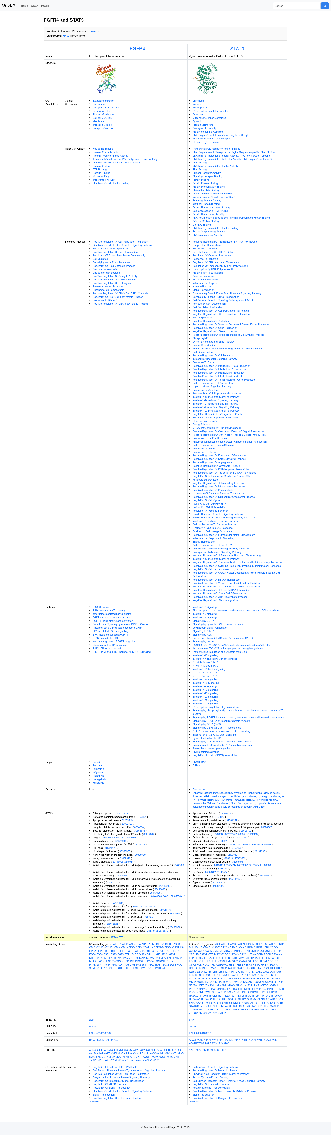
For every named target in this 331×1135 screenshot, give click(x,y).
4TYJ (157, 1050)
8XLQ (156, 1060)
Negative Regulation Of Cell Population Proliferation (221, 314)
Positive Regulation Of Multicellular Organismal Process (224, 497)
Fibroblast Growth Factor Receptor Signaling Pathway (122, 245)
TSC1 (149, 968)
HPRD (65, 35)
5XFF (107, 1053)
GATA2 (252, 961)
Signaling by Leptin (203, 641)
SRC (213, 1002)
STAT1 (93, 968)
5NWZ (100, 1053)
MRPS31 (220, 982)
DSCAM (244, 954)
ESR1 (234, 958)
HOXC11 (214, 968)
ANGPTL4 (135, 944)
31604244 (231, 865)
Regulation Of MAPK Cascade (109, 1084)
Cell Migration (100, 259)
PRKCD (228, 992)
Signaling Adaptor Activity (207, 200)
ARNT (152, 944)
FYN (228, 961)
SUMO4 (222, 1006)
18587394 (217, 834)
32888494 (233, 854)
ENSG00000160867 (100, 1033)
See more (94, 1101)
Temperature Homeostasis (207, 245)
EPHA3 (208, 958)
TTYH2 (157, 968)
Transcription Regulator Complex (211, 111)
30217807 (148, 834)
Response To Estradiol (205, 362)
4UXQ (163, 1050)
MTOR (229, 982)
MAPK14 (155, 958)
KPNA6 (232, 975)
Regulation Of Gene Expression (110, 248)
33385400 (264, 875)
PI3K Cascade (101, 607)
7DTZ (105, 1057)
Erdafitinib (98, 775)
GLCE (135, 954)
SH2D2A (252, 999)
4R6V (129, 1050)
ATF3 (264, 944)
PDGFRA (225, 989)
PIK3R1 (271, 989)
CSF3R (204, 954)
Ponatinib (98, 765)
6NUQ (213, 1050)
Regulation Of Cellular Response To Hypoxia (217, 569)
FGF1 (129, 951)
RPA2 (248, 995)
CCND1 (193, 951)
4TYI (150, 1050)
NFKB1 (193, 985)
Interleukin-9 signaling (205, 686)
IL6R (214, 971)
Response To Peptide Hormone (210, 438)
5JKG (178, 1050)
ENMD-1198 (199, 762)
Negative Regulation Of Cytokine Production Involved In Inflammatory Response (237, 562)
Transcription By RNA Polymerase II (213, 269)
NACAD (247, 982)
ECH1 (260, 954)
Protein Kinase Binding (205, 183)
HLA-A (274, 964)
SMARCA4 (195, 1002)
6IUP (127, 1053)
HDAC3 (224, 964)
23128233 (231, 844)
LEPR (277, 975)
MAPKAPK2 (259, 978)
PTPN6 (103, 964)
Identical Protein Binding (206, 204)
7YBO (169, 1057)
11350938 (93, 31)
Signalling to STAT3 (203, 631)
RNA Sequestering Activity (207, 235)
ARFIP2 (247, 944)
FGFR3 (274, 958)
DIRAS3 (179, 947)
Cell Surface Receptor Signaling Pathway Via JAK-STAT (224, 300)
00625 (92, 1026)
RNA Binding (200, 169)
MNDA (192, 982)
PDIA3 (246, 989)
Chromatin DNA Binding (206, 190)
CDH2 (124, 947)
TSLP (218, 1009)
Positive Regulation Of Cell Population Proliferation (121, 241)
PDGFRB (236, 989)
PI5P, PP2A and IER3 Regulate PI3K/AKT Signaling (122, 652)
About (34, 5)
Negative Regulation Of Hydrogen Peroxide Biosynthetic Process (229, 334)
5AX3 (192, 1050)
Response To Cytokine (205, 390)
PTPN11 (171, 961)
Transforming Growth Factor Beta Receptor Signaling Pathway (227, 293)
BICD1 (204, 947)
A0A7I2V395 (196, 1040)
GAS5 (235, 961)
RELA (227, 995)
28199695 (236, 848)
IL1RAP (278, 968)
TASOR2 (257, 1006)
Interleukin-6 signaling (205, 607)
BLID (168, 944)
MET (171, 958)
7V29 (132, 1057)
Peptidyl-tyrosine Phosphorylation (111, 262)
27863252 (240, 858)
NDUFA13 (267, 982)
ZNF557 (203, 1013)
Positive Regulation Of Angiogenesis (213, 462)
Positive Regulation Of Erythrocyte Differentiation (220, 455)
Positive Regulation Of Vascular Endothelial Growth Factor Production (231, 324)
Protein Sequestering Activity (209, 231)
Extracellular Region (104, 100)
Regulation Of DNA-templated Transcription (216, 262)
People (45, 5)
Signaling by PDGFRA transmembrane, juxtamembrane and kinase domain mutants (239, 717)
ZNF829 (212, 1013)
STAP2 (243, 1002)
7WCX (162, 1057)
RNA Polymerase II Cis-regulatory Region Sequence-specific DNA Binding (234, 152)
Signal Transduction (203, 290)
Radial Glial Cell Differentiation (209, 503)
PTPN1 (254, 992)
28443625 (179, 865)
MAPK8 (247, 978)
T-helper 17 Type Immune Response (213, 528)
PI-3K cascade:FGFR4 (105, 638)
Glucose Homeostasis (105, 269)
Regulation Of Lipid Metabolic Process (114, 265)
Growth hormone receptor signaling (212, 748)
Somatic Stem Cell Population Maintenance (217, 393)
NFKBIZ (202, 985)
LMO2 (192, 978)
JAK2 (259, 971)
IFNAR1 (250, 968)
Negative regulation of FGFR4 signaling (114, 641)
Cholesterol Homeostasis (106, 272)
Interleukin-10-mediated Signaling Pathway (216, 559)
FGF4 (176, 951)
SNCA (178, 964)
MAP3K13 (207, 978)
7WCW (154, 1057)
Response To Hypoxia (205, 248)
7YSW (113, 1060)
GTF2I (192, 964)
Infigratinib (98, 772)
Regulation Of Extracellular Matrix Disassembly (119, 255)
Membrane (98, 121)
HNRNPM (203, 968)
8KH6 (121, 1060)
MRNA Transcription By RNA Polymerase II (217, 428)
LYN (199, 978)
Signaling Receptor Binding (207, 176)
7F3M (112, 1057)
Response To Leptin (204, 448)
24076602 (242, 865)
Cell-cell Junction (102, 118)
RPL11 (256, 995)
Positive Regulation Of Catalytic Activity (115, 276)
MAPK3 (238, 978)
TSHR (211, 1009)
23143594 (222, 872)
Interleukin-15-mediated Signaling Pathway (216, 397)
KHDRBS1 (204, 975)
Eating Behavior (201, 424)
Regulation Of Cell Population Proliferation (216, 417)
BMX (217, 947)
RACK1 (213, 995)
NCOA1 (257, 982)
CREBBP (276, 951)
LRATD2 (112, 958)
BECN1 (160, 944)
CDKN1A (225, 951)
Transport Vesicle (102, 124)
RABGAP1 (195, 995)
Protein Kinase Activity (105, 152)
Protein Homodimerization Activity (211, 207)
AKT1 (125, 944)
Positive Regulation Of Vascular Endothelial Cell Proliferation (226, 583)
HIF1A (164, 954)
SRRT (225, 1002)
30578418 (226, 841)
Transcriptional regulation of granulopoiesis (216, 707)
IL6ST (221, 971)
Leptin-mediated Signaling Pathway (212, 386)
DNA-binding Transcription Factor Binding (215, 228)
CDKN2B (159, 947)
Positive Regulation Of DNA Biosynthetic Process (120, 303)
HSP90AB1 (239, 968)
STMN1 (201, 1006)
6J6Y (133, 1053)
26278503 (242, 844)
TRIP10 (203, 1009)
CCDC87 (275, 947)
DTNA (252, 954)
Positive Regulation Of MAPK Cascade (114, 279)
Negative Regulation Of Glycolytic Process (216, 465)
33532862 (223, 868)
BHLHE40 (194, 947)
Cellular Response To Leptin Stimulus (213, 445)
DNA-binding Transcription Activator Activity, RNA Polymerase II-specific (233, 159)
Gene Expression (202, 317)
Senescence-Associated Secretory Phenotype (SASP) (223, 638)
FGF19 (154, 951)
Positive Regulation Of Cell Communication (117, 1098)
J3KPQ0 (104, 1040)
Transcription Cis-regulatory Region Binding (216, 148)
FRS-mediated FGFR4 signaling (110, 631)
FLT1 (213, 961)
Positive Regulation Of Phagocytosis (213, 490)
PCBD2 (215, 989)
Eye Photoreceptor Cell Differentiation (213, 252)
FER (261, 958)
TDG (265, 1006)
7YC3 (106, 1060)
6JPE (140, 1053)
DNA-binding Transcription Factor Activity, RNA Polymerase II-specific (231, 155)
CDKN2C (170, 947)
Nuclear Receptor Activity (207, 173)
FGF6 (99, 954)
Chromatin (198, 100)
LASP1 (264, 975)
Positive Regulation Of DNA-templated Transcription (221, 469)
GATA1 (243, 961)
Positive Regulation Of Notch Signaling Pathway (219, 459)
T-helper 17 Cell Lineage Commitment (213, 531)
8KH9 (141, 1060)
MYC (99, 961)
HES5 (239, 964)
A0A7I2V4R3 (256, 1040)
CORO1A (265, 951)
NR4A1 (240, 985)
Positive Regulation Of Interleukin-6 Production (218, 372)
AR (240, 944)
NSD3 (111, 961)
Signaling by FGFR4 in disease (110, 645)
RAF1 (120, 964)
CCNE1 (109, 947)
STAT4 (259, 1002)
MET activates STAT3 (205, 672)
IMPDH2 (235, 971)
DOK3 (235, 954)
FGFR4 (137, 48)
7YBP (177, 1057)
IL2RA (199, 971)
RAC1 (205, 995)
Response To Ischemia (205, 259)
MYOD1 (238, 982)
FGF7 (106, 954)
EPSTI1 (102, 951)
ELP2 (192, 958)
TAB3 (248, 1006)
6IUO (120, 1053)
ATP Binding (100, 169)
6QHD (220, 1050)
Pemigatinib (99, 779)
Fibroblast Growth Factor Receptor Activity (116, 162)
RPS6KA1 (276, 995)
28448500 (121, 875)
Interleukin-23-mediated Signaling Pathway (216, 410)
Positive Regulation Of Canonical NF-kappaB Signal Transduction (229, 431)
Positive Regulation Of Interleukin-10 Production (219, 369)
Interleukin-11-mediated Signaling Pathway (216, 407)
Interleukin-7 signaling (205, 614)
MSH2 (178, 958)
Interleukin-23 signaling (205, 693)
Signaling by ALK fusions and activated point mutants (222, 741)
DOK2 (228, 954)
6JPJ (146, 1053)
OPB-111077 (200, 765)
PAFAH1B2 (195, 989)
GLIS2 (142, 954)
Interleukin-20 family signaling (209, 669)
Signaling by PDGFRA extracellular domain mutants (221, 720)
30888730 (140, 854)
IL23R (192, 971)
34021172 (122, 813)
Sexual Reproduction (204, 345)
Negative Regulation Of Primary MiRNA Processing (221, 590)
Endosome (99, 104)
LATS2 (103, 958)
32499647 (129, 861)
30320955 (125, 851)
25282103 (107, 837)
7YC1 (99, 1060)
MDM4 (164, 958)
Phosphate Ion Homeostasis (108, 290)
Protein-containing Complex (208, 131)
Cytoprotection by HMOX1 (207, 738)
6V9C (92, 1057)
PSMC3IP (160, 961)
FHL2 (207, 961)
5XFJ (114, 1053)
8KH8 (134, 1060)
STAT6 (193, 1006)
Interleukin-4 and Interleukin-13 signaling (215, 658)
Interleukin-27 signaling (205, 700)
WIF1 (165, 968)
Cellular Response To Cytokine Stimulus (215, 524)
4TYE (136, 1050)
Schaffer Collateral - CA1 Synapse (211, 138)
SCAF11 (233, 999)
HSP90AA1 (226, 968)
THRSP (134, 968)
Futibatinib (98, 782)
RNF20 (150, 964)
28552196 (130, 837)
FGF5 (92, 954)
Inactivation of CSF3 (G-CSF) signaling (214, 734)
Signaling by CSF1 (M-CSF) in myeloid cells (217, 727)
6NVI (167, 1053)
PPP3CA (149, 961)
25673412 (179, 896)
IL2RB (207, 971)
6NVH (160, 1053)
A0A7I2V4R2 (241, 1040)
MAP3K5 (144, 958)
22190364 (254, 865)
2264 (92, 1019)
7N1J (119, 1057)
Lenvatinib (98, 769)
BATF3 (271, 944)
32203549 (127, 820)
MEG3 (270, 978)
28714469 (234, 879)
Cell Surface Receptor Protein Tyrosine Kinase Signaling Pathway (129, 1070)
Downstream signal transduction (210, 627)
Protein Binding (101, 166)
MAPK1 (228, 978)
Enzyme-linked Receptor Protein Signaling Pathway (121, 1077)
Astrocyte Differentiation (206, 479)
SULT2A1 (211, 1006)
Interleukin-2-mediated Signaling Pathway (215, 400)
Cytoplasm (198, 114)
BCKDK (280, 944)
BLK (211, 947)
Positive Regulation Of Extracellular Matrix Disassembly (224, 534)
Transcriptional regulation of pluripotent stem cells (220, 652)
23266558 (240, 834)
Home (24, 5)
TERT (126, 968)
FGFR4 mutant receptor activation (111, 617)
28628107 (246, 830)
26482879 (219, 816)
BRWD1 (234, 947)
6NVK (181, 1053)
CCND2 (100, 947)
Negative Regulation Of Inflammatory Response (219, 483)
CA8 (241, 947)
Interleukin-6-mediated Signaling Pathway (215, 521)
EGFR (267, 954)
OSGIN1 (120, 961)
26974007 (266, 827)
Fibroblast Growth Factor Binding (111, 183)
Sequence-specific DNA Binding (210, 210)
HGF (157, 954)
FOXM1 (221, 961)
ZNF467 (193, 1013)
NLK (218, 985)
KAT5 (278, 971)
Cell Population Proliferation (208, 307)
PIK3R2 (281, 989)
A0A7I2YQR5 (212, 1043)
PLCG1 (139, 961)
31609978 (125, 858)
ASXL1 (256, 944)
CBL (267, 947)
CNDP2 (255, 951)
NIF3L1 (212, 985)
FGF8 (114, 954)
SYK (241, 1006)
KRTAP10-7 (243, 975)
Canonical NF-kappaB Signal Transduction (216, 297)
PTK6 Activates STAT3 (205, 662)
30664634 (138, 827)
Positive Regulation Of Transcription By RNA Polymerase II (225, 472)
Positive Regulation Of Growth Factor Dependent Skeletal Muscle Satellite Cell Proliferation (236, 574)
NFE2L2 (278, 982)
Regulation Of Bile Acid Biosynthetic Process (118, 297)
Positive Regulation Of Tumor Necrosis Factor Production (224, 379)
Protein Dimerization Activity (208, 214)
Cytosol (197, 121)
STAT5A (268, 1002)
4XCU (171, 1050)
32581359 (231, 820)
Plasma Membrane (103, 114)
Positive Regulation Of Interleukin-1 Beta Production (221, 365)
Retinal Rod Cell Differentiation (209, 507)
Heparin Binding (101, 173)
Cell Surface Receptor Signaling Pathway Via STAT (221, 548)
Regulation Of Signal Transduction (111, 1087)
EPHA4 (93, 951)
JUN (272, 971)
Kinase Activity (101, 176)
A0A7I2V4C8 (226, 1040)
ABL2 (217, 944)
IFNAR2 (260, 968)
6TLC (227, 1050)
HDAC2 (215, 964)
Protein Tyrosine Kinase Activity (110, 155)
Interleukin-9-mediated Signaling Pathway (215, 403)
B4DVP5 (94, 1040)
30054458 (217, 882)
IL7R (227, 971)
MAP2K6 (133, 958)
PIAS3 (262, 989)
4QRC (122, 1050)
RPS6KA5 (206, 999)
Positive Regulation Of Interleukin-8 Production (218, 376)
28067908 (229, 834)
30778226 (165, 910)
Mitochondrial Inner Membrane (209, 118)
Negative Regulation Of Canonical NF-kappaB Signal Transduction (229, 434)
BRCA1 (225, 947)
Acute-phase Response (205, 279)
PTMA (245, 992)
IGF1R (172, 954)
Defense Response (203, 276)
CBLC (92, 947)
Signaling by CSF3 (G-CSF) (208, 724)
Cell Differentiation (203, 352)
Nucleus (197, 104)
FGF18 (146, 951)
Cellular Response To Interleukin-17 (212, 545)
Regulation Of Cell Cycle (206, 500)
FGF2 (162, 951)
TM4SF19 (273, 1006)
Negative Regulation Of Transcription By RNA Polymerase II (226, 241)
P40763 (224, 1043)
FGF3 (169, 951)
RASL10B (130, 964)
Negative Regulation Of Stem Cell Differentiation (219, 593)
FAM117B (243, 958)
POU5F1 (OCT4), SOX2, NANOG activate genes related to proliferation (232, 645)
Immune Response (203, 286)
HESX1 (248, 964)
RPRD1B (265, 995)
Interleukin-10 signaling (205, 655)
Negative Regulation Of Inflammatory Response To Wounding (227, 555)
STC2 (122, 937)
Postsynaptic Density (204, 128)
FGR (200, 961)
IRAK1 (244, 971)
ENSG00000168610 (200, 1033)
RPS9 (216, 999)
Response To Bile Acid (105, 300)
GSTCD (274, 961)
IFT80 (114, 937)
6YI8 (98, 1057)
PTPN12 (94, 964)
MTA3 (92, 961)
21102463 (252, 834)
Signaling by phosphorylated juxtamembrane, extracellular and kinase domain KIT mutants (238, 712)
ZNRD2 (222, 1013)
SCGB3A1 (168, 964)
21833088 (265, 865)
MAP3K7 (219, 978)
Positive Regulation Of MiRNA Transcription (217, 579)
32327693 (120, 841)
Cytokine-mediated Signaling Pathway (213, 341)
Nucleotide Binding (103, 148)
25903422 (210, 872)
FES (267, 958)
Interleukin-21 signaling (205, 703)
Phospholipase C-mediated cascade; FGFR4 (117, 627)
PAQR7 (206, 989)
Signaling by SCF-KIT (205, 620)
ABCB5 (117, 944)
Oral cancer (199, 789)
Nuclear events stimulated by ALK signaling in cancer (222, 745)
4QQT (114, 1050)
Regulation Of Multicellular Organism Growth (217, 414)
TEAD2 (118, 968)
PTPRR (112, 964)
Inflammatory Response (206, 283)
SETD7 (242, 999)
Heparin (97, 762)
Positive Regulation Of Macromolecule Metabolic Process (224, 1091)
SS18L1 (233, 1002)
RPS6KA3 (194, 999)
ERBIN (226, 958)
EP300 (199, 958)
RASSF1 (141, 964)
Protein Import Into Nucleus (208, 272)
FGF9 (121, 954)
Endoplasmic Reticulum (106, 107)
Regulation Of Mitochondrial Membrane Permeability (221, 476)
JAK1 (252, 971)
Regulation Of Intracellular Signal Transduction (118, 1081)
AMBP (234, 944)
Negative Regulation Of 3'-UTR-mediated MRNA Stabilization (226, 586)
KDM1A (193, 975)
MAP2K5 (123, 958)
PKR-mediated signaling (206, 752)
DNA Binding (200, 162)
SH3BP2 (262, 999)
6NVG (153, 1053)
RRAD (223, 999)
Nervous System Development (209, 303)
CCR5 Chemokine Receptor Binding (212, 193)
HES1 (232, 964)
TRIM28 (193, 1009)
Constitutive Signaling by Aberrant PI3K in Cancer (120, 624)
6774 (191, 1019)
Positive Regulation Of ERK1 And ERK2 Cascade (120, 293)
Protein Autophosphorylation (108, 286)
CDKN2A (148, 947)
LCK (270, 975)
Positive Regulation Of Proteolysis (112, 283)
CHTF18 (245, 951)
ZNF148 (263, 1009)
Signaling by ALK (202, 634)
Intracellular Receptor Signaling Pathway (215, 359)
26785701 (164, 930)
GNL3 (266, 961)
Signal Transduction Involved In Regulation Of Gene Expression (228, 348)
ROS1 (158, 964)
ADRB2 (225, 944)
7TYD (125, 1057)
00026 (192, 1026)
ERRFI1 (121, 951)
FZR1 (128, 954)
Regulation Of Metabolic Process (211, 1084)
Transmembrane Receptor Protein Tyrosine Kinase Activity (125, 159)
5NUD (92, 1053)
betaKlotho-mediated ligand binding (112, 614)
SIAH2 (271, 999)
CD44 (117, 947)
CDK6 (139, 947)
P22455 (114, 1040)
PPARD (219, 992)
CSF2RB (194, 954)
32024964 (242, 837)
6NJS (206, 1050)
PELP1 (254, 989)
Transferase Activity (104, 179)
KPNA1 (223, 975)
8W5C (148, 1060)
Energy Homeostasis (204, 541)
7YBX (92, 1060)
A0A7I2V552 (271, 1040)
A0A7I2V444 (211, 1040)
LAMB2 (255, 975)
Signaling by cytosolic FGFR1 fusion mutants (218, 624)
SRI (219, 1002)
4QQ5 (92, 1050)
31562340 (119, 837)
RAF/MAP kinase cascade (107, 648)
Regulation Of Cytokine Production (212, 255)
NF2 (105, 961)
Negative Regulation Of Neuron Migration (215, 600)
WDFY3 (245, 1009)
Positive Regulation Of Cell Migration (213, 355)
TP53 (142, 968)
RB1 (220, 995)
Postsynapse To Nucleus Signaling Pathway (217, 552)
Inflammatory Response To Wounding (213, 538)
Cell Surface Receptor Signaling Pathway (215, 1067)
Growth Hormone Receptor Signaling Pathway (218, 514)
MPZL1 (210, 982)
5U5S (199, 1050)
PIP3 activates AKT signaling (109, 610)
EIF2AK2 (277, 954)
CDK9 (216, 951)
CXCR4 (212, 954)
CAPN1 (249, 947)
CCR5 (208, 951)
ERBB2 (112, 951)
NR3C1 (231, 985)
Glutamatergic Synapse (206, 142)
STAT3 (237, 48)
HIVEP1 (265, 964)
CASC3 (176, 944)
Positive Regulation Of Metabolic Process (216, 1070)
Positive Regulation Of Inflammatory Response (219, 486)
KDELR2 (94, 958)
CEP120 (235, 951)
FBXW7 (254, 958)
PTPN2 (273, 992)
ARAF (144, 944)
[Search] (325, 5)
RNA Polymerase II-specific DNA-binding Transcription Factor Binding (231, 217)
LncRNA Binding (202, 224)
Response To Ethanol (204, 452)
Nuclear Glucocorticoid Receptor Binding (215, 197)
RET (233, 995)
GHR (259, 961)
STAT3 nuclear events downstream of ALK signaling (221, 731)
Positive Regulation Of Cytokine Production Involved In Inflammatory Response (237, 566)
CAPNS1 (259, 947)
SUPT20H (232, 1006)
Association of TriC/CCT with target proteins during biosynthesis (228, 648)
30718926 (118, 861)
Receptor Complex (103, 128)
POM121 (209, 992)
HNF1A (193, 968)
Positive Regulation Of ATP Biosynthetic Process (220, 597)
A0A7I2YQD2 (196, 1043)
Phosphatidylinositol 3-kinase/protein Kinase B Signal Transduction (230, 441)
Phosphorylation (201, 338)
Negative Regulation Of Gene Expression (215, 331)
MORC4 (201, 982)
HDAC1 (207, 964)
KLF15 (214, 975)
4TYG (143, 1050)
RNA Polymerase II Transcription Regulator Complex (222, 135)
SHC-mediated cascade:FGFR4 (110, 634)
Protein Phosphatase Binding (209, 186)
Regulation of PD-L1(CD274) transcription (215, 755)
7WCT (146, 1057)
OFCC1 (265, 985)
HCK (199, 964)
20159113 (219, 865)
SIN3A (279, 999)
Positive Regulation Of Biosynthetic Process (217, 1098)
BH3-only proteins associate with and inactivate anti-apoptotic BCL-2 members (236, 610)
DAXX (220, 954)
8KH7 (128, 1060)
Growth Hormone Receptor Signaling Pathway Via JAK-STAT (226, 517)
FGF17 (137, 951)
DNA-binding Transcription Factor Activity (215, 166)
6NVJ (174, 1053)
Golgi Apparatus (102, 111)
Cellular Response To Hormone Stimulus (215, 383)
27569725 (254, 844)
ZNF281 (273, 1009)
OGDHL (274, 985)
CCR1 (201, 951)
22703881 (141, 816)
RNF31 (240, 995)
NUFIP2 (249, 985)
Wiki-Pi (9, 5)
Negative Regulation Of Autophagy (212, 321)
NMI (224, 985)
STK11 (109, 968)
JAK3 (266, 971)
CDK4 (132, 947)
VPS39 (236, 1009)
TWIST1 (227, 1009)
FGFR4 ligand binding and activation (113, 620)
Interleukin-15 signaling (205, 679)
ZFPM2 (254, 1009)
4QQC (100, 1050)
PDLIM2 (129, 961)
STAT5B (278, 1002)
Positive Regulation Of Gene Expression (115, 252)
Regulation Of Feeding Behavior (210, 510)
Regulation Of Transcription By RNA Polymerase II (221, 265)
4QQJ (107, 1050)
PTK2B (237, 992)
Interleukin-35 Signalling (206, 683)
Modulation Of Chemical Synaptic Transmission (219, 493)
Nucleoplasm (200, 107)
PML (201, 992)
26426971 (149, 906)
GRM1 (150, 954)
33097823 (127, 823)
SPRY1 (206, 1002)
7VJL (139, 1057)
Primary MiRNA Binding (206, 221)
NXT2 (257, 985)
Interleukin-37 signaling (205, 689)
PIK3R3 (193, 992)
